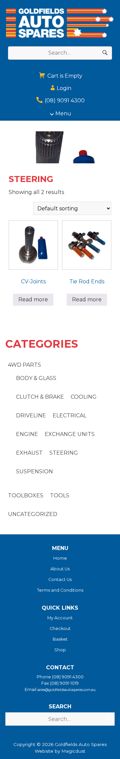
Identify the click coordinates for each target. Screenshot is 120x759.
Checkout (60, 628)
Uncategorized (32, 514)
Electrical (69, 415)
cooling (84, 397)
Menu (63, 113)
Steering (63, 453)
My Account (60, 617)
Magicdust (73, 751)
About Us (60, 568)
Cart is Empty (64, 76)
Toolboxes (25, 495)
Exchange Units (70, 434)
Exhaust (29, 453)
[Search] (105, 53)
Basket (60, 639)
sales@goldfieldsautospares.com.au (66, 690)
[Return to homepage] (60, 23)
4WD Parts (24, 365)
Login (64, 88)
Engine (27, 434)
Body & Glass (36, 378)
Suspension (34, 471)
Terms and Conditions (60, 590)
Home (60, 558)
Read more (33, 299)
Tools (59, 495)
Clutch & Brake (40, 397)
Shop (60, 649)
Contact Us (60, 579)
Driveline (31, 415)
